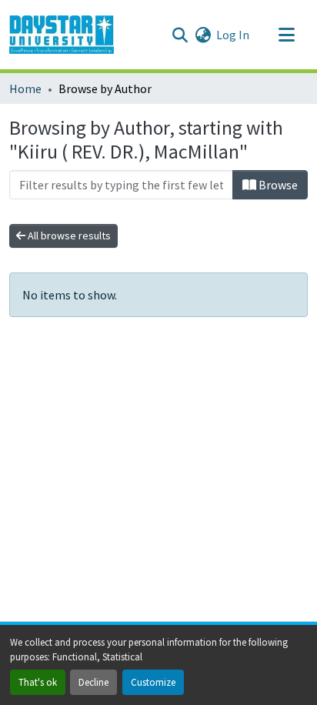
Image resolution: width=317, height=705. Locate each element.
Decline (93, 682)
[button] (61, 34)
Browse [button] (277, 184)
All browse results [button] (68, 235)
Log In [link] (232, 34)
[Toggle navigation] (286, 34)
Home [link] (25, 88)
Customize (153, 682)
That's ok (37, 682)
